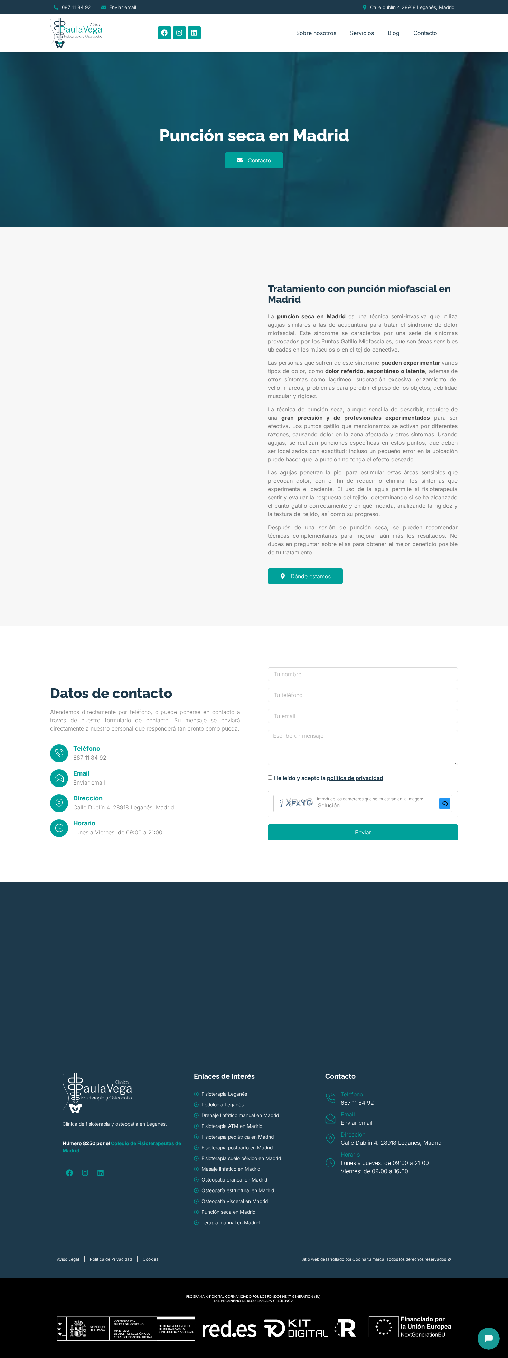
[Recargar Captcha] (444, 803)
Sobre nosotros (316, 32)
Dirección (88, 798)
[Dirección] (59, 803)
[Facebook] (164, 32)
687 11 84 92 (89, 757)
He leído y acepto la (328, 778)
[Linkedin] (194, 32)
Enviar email (89, 782)
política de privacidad (355, 778)
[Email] (59, 778)
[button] (444, 803)
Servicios (362, 32)
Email (81, 773)
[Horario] (59, 828)
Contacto (425, 32)
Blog (393, 32)
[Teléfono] (59, 753)
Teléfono (86, 748)
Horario (84, 823)
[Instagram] (179, 32)
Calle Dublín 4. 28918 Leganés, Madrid (123, 807)
